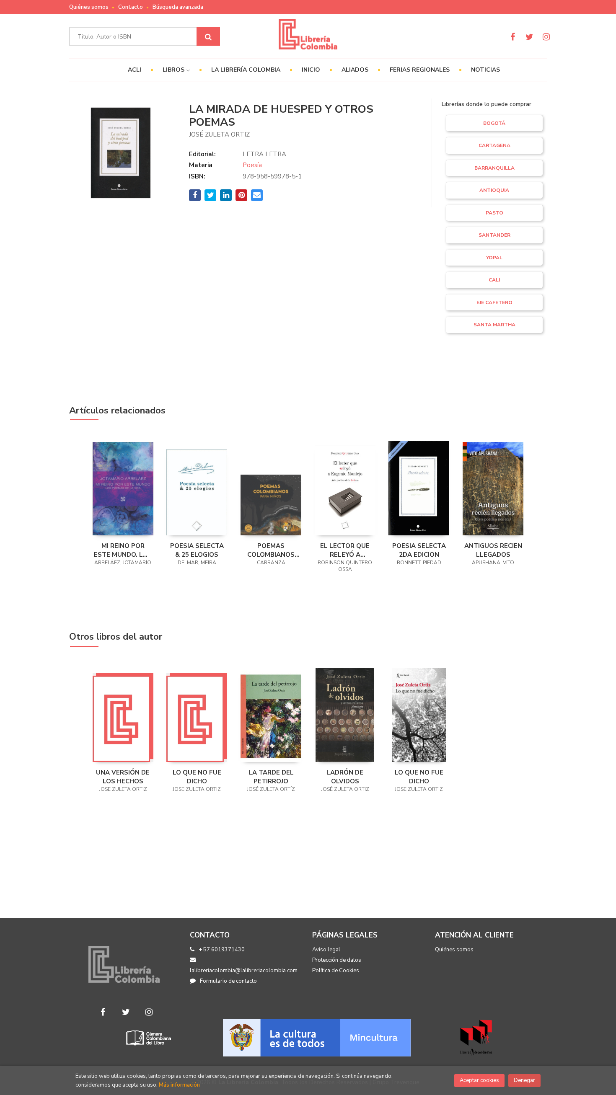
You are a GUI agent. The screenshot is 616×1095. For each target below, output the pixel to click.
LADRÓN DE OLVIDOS (344, 776)
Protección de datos (336, 960)
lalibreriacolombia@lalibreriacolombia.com (244, 970)
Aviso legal (326, 949)
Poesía (252, 165)
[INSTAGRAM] (546, 37)
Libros (174, 70)
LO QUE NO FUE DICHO (197, 776)
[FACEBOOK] (513, 37)
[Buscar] (208, 36)
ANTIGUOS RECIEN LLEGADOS (493, 550)
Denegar (524, 1080)
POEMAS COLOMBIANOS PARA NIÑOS (271, 550)
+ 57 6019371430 (222, 949)
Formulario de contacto (228, 981)
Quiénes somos (89, 7)
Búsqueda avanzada (178, 7)
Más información (179, 1085)
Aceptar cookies (479, 1080)
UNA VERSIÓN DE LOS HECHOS (123, 776)
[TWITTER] (529, 37)
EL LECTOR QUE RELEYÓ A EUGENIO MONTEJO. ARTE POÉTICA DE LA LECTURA (345, 550)
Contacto (130, 7)
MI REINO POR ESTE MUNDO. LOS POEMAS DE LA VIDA (123, 550)
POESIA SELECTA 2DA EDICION (419, 550)
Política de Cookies (335, 970)
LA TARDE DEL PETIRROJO (271, 776)
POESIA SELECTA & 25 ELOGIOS (197, 550)
